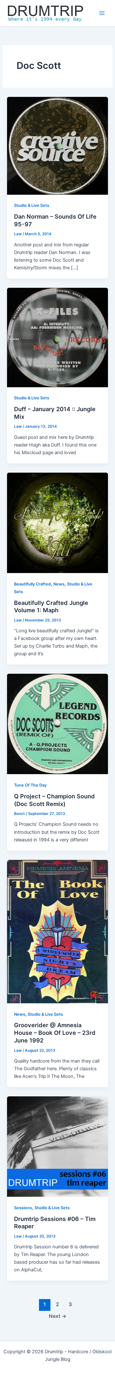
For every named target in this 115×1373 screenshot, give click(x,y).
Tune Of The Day (30, 785)
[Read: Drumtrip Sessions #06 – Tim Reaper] (57, 1146)
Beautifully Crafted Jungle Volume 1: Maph (51, 606)
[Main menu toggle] (102, 13)
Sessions (23, 1207)
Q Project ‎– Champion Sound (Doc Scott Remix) (54, 800)
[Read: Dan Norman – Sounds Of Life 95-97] (57, 145)
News (59, 584)
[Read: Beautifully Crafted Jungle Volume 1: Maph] (57, 522)
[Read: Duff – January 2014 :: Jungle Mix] (57, 337)
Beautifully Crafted (32, 584)
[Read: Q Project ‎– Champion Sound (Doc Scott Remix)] (57, 724)
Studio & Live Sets (31, 205)
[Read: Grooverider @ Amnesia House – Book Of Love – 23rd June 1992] (57, 931)
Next (57, 1316)
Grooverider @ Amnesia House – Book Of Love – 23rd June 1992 (55, 1032)
